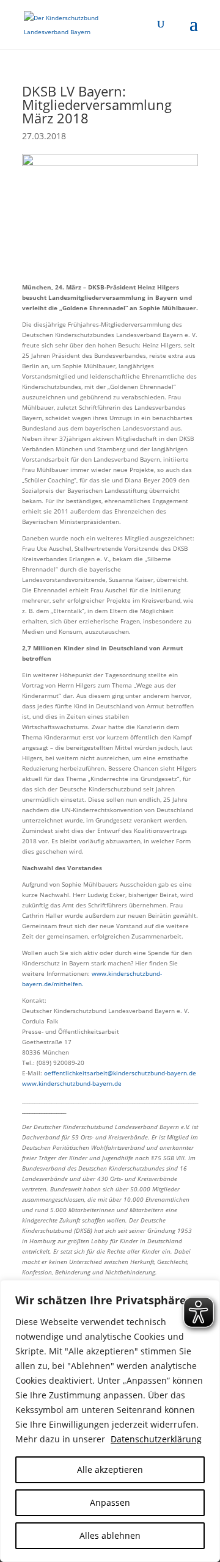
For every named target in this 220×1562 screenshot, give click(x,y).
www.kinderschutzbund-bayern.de (72, 1083)
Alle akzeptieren (110, 1469)
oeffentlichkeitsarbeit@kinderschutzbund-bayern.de (120, 1073)
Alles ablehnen (110, 1535)
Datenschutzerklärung (156, 1439)
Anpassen (110, 1502)
